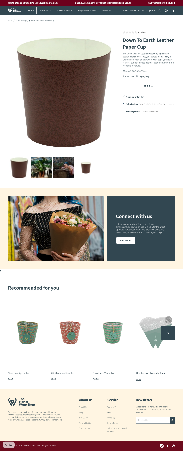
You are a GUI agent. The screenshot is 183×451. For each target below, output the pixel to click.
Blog (81, 412)
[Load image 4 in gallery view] (85, 167)
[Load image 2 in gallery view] (41, 167)
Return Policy (112, 423)
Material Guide (85, 423)
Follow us (125, 240)
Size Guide (83, 417)
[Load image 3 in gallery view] (63, 167)
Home (10, 20)
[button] (168, 333)
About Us (82, 407)
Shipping (111, 417)
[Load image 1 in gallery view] (19, 167)
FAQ (109, 412)
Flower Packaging (22, 20)
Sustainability (84, 428)
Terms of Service (114, 407)
